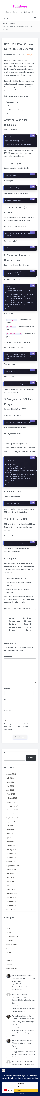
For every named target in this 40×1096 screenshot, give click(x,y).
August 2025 (11, 822)
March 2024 (10, 889)
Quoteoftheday (11, 944)
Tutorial (11, 23)
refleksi (9, 948)
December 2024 (12, 854)
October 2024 (11, 862)
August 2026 (11, 774)
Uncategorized (11, 968)
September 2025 (12, 818)
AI (7, 925)
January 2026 (11, 802)
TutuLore (20, 6)
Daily (8, 929)
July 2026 (10, 778)
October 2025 (11, 814)
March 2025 (10, 842)
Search (7, 753)
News (8, 933)
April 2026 (10, 790)
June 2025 (10, 830)
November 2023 (12, 905)
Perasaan (9, 940)
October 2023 (11, 909)
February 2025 (11, 846)
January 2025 (11, 850)
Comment (8, 656)
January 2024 (11, 897)
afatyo (29, 55)
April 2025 (10, 838)
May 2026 (10, 786)
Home (5, 23)
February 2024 (11, 893)
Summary (9, 960)
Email (7, 699)
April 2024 (10, 886)
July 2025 (10, 826)
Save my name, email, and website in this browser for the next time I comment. (18, 727)
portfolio (29, 608)
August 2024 (11, 870)
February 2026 (11, 798)
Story (8, 956)
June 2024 (10, 878)
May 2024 (10, 882)
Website (7, 710)
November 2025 (12, 810)
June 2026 (10, 782)
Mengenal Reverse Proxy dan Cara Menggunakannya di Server (15, 624)
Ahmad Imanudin (18, 975)
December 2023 (12, 901)
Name (7, 689)
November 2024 (12, 858)
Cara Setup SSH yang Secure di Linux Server (27, 624)
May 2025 (10, 834)
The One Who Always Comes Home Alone (22, 1043)
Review (9, 952)
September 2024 (12, 866)
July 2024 (10, 874)
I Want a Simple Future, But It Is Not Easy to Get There (23, 978)
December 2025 (12, 806)
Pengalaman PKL (12, 937)
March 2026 (10, 794)
